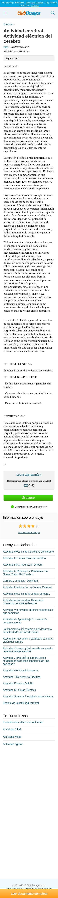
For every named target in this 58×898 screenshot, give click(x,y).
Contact (35, 5)
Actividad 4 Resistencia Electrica (21, 677)
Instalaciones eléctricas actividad (23, 722)
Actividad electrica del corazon (20, 670)
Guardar (30, 497)
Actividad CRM (12, 729)
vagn (6, 47)
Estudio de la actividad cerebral (21, 703)
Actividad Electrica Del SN (18, 683)
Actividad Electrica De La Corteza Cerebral (27, 587)
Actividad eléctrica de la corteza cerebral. (26, 593)
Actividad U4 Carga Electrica (19, 690)
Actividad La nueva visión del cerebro (24, 558)
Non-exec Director (34, 2)
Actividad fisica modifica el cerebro (23, 564)
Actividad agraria (13, 744)
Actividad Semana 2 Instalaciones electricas (28, 696)
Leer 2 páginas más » (28, 474)
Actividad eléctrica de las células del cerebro (28, 551)
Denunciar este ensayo (29, 532)
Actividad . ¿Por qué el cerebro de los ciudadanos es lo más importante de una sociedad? (26, 660)
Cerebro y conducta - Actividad (20, 580)
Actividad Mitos (12, 736)
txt (26, 485)
